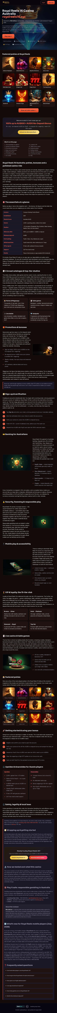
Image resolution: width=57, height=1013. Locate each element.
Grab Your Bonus (7, 41)
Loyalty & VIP (33, 144)
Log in (43, 2)
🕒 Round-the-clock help (18, 44)
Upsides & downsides (35, 152)
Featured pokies (34, 148)
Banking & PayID (10, 152)
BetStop (14, 824)
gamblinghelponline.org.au (35, 898)
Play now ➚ (8, 36)
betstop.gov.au (39, 899)
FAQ (31, 155)
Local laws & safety (35, 154)
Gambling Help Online (35, 1006)
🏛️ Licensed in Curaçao (19, 41)
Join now (51, 2)
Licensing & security (11, 154)
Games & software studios (12, 146)
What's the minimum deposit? (15, 996)
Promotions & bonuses (11, 148)
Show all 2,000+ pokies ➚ (28, 110)
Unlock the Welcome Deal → (28, 132)
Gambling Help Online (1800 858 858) (28, 822)
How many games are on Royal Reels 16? (18, 991)
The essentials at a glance (12, 144)
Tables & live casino (35, 146)
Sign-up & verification (11, 150)
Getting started (34, 150)
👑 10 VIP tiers (6, 44)
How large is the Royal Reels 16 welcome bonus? (20, 975)
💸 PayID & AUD (31, 41)
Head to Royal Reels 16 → (19, 857)
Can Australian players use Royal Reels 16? (19, 970)
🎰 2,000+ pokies (42, 41)
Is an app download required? (15, 985)
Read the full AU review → (38, 857)
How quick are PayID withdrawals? (16, 980)
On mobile (8, 155)
